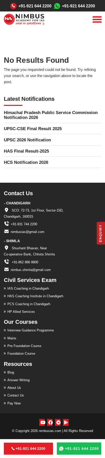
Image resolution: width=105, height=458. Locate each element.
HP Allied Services (21, 312)
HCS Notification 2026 (26, 162)
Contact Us (15, 395)
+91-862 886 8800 (24, 262)
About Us (14, 388)
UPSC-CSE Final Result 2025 (33, 128)
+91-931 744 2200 (24, 224)
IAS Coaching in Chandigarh (28, 288)
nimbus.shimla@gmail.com (31, 270)
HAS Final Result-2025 (26, 151)
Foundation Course (21, 353)
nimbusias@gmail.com (27, 232)
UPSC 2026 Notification (27, 140)
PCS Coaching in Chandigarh (28, 304)
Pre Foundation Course (24, 346)
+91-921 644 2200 (34, 6)
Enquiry (100, 233)
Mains (11, 338)
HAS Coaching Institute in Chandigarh (35, 296)
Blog (10, 372)
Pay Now (14, 403)
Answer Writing (18, 380)
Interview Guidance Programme (30, 330)
